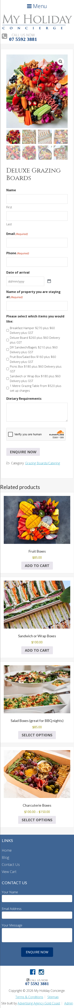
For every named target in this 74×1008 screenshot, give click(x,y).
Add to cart (37, 565)
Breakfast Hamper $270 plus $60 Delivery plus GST (32, 330)
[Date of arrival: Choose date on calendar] (49, 281)
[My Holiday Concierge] (37, 28)
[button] (60, 61)
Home (7, 850)
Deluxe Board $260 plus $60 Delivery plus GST (35, 340)
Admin (68, 1003)
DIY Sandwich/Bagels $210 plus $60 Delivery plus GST (34, 349)
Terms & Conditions (29, 997)
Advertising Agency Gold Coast (39, 1003)
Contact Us (11, 864)
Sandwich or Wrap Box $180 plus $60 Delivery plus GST (35, 378)
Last (9, 224)
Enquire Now (23, 452)
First (9, 207)
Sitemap (53, 997)
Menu (39, 6)
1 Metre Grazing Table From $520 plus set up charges (35, 388)
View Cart (9, 871)
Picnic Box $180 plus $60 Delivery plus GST (36, 368)
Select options (37, 735)
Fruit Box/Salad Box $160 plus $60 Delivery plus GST (33, 359)
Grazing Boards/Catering (42, 463)
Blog (5, 857)
